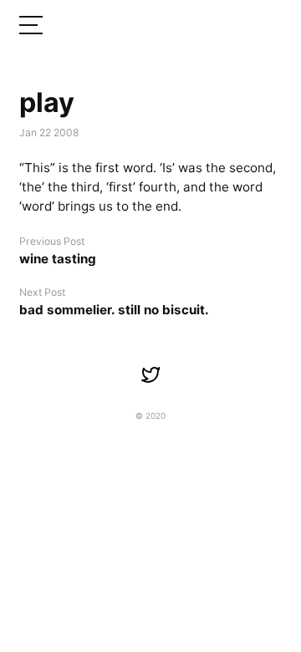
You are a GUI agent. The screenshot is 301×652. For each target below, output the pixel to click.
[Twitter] (150, 374)
